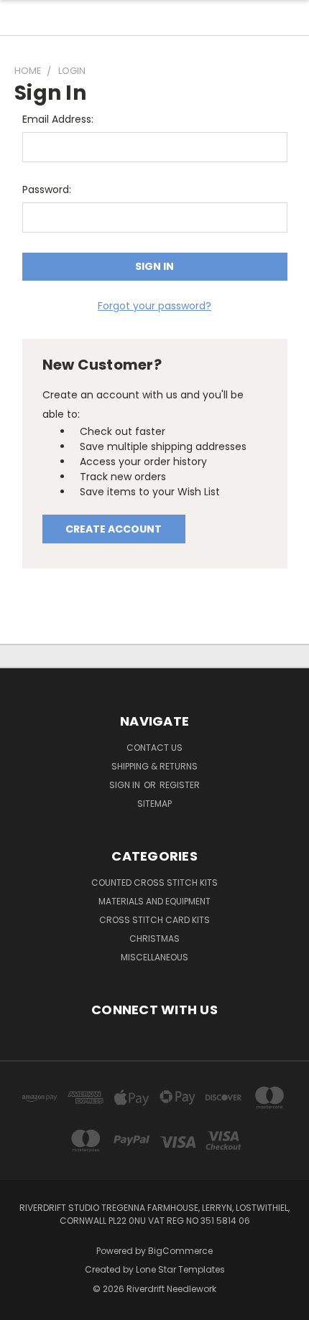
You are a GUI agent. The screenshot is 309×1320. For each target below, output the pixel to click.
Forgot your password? (154, 306)
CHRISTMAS (154, 938)
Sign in (125, 785)
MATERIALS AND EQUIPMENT (154, 901)
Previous (22, 1306)
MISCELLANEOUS (154, 957)
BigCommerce (180, 1251)
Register (180, 785)
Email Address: (57, 119)
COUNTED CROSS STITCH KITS (154, 882)
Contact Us (154, 747)
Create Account (113, 529)
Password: (46, 189)
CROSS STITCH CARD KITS (154, 920)
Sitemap (154, 803)
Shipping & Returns (154, 766)
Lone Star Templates (180, 1269)
